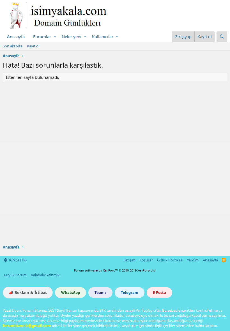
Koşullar (146, 260)
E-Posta (159, 292)
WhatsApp (70, 292)
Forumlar (42, 36)
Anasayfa (16, 36)
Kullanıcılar (102, 36)
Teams (100, 292)
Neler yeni (71, 36)
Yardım (193, 260)
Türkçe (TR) (17, 260)
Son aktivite (12, 46)
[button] (55, 36)
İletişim (129, 260)
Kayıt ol (33, 46)
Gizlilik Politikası (170, 260)
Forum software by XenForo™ (115, 270)
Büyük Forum (15, 274)
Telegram (129, 292)
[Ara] (222, 36)
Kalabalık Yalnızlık (45, 274)
